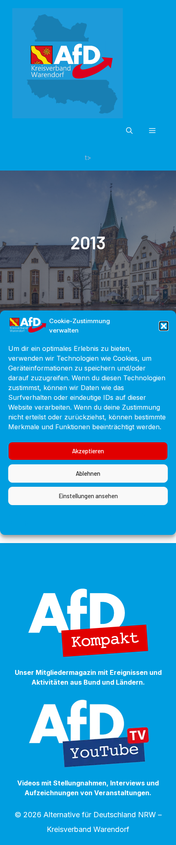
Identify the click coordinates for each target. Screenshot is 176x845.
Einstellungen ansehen (88, 495)
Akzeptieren (88, 451)
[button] (164, 326)
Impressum (150, 514)
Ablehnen (88, 473)
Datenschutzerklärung (94, 514)
